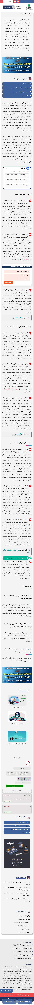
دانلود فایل (8, 282)
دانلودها (28, 995)
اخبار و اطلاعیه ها (18, 995)
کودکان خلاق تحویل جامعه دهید (23, 916)
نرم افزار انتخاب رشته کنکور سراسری (22, 952)
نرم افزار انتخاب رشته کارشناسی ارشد (22, 948)
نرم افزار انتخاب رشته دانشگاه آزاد (23, 958)
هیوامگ (11, 995)
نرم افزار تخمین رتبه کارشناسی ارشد (22, 945)
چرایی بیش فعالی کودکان (24, 919)
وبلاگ (24, 995)
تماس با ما (6, 995)
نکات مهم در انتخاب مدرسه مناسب (22, 923)
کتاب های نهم (16, 434)
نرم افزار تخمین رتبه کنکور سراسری (22, 955)
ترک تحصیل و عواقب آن (24, 932)
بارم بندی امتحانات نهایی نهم (16, 551)
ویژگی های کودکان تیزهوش (24, 926)
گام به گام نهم (16, 318)
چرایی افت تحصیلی (25, 929)
